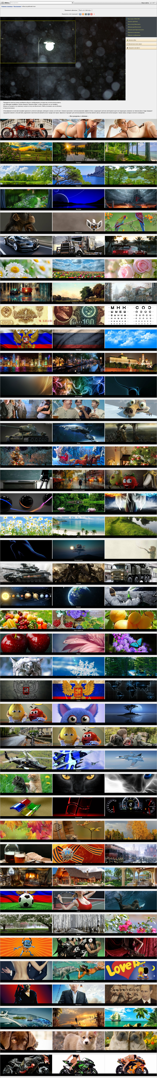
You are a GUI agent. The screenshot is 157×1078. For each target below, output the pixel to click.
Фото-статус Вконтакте (134, 24)
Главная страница (7, 6)
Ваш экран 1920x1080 (134, 18)
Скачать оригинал (133, 21)
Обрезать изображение (134, 35)
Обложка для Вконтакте (134, 27)
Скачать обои (132, 40)
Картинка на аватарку (134, 32)
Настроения (17, 6)
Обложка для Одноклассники (136, 29)
